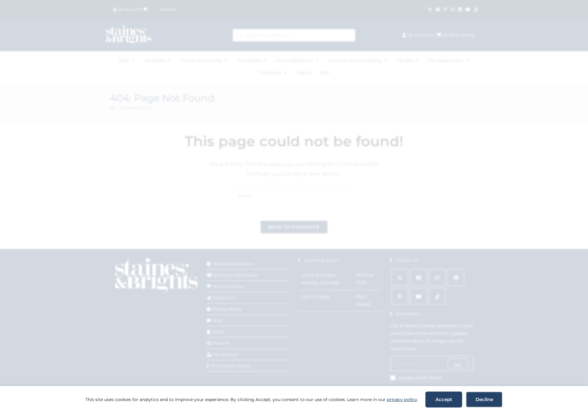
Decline (484, 399)
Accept (443, 399)
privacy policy (402, 399)
